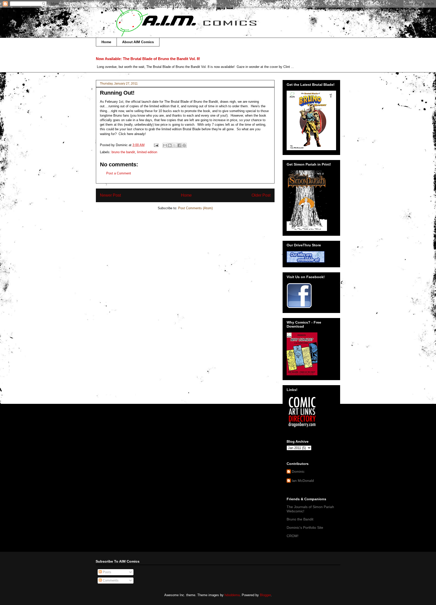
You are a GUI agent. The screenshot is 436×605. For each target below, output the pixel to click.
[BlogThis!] (169, 145)
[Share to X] (174, 145)
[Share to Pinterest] (184, 145)
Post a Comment (118, 173)
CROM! (292, 536)
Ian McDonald (303, 481)
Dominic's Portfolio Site (305, 527)
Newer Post (110, 195)
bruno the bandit (123, 152)
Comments (110, 580)
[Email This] (165, 145)
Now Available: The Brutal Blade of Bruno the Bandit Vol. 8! (148, 59)
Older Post (261, 195)
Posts (106, 572)
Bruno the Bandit (300, 519)
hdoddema (232, 595)
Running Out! (117, 93)
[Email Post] (155, 145)
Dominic (298, 471)
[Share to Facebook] (179, 145)
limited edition (147, 152)
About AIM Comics (138, 42)
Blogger (265, 595)
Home (106, 42)
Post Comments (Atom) (195, 208)
